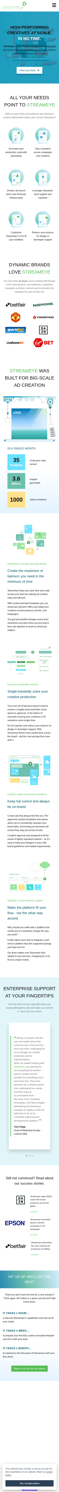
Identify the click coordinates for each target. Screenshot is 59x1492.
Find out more (28, 70)
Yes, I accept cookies (29, 1483)
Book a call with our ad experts (29, 1368)
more (32, 1211)
